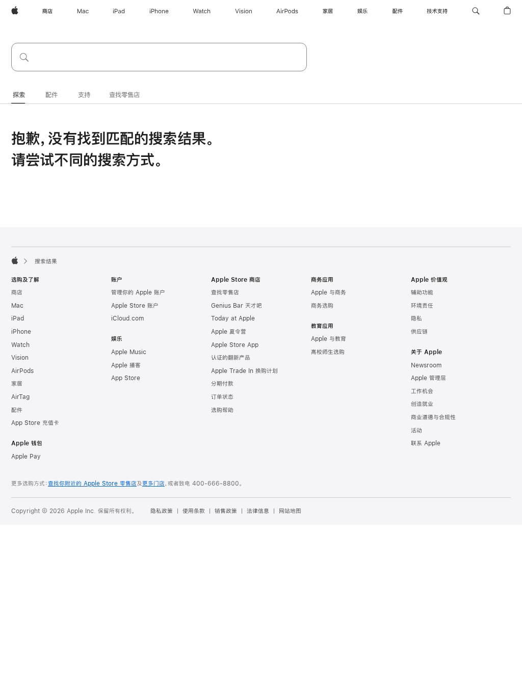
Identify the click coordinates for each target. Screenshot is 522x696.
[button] (476, 11)
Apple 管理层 (428, 378)
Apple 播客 (126, 365)
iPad (17, 318)
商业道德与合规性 (433, 417)
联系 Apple (425, 443)
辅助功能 (422, 292)
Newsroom (426, 365)
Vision (20, 358)
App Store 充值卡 (35, 423)
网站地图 (290, 511)
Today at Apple (233, 318)
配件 (16, 410)
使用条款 (193, 511)
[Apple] (14, 260)
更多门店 (153, 483)
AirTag (20, 397)
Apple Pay (26, 456)
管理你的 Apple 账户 (138, 292)
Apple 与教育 (328, 339)
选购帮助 (222, 410)
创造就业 (422, 404)
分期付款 (222, 384)
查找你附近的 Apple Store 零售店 (92, 483)
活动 (416, 430)
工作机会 (422, 391)
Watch (20, 345)
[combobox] (159, 57)
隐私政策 (161, 511)
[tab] (19, 95)
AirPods (22, 371)
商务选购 (322, 306)
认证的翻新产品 (230, 358)
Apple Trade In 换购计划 (244, 371)
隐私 (416, 318)
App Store (125, 378)
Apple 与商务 (328, 292)
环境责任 (422, 306)
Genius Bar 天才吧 (236, 306)
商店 (16, 292)
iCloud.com (127, 318)
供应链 (419, 332)
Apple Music (128, 352)
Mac (17, 306)
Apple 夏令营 (228, 332)
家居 (16, 384)
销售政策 (226, 511)
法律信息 (258, 511)
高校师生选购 (328, 352)
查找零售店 (225, 292)
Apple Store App (234, 345)
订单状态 (222, 397)
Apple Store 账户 (135, 306)
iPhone (21, 332)
